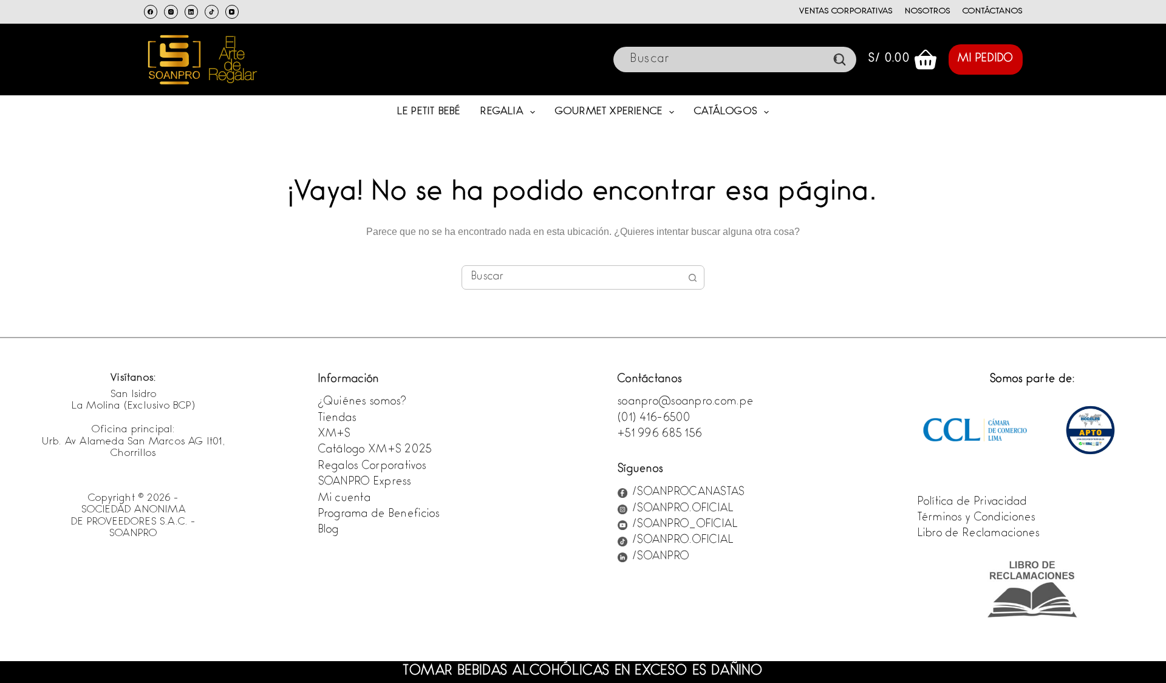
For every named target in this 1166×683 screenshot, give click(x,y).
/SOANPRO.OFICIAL (683, 509)
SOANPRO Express (365, 483)
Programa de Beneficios (379, 515)
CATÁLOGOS (725, 112)
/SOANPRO (660, 557)
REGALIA (501, 112)
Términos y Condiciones (977, 518)
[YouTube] (232, 12)
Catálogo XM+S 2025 (375, 450)
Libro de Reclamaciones (979, 534)
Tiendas (337, 419)
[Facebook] (151, 12)
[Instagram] (171, 12)
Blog (328, 530)
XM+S (334, 435)
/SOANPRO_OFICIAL (685, 525)
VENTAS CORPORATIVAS (846, 11)
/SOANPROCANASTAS (688, 493)
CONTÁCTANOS (993, 11)
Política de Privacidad (973, 503)
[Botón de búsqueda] (692, 277)
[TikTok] (212, 12)
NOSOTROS (927, 11)
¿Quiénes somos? (362, 402)
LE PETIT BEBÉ (429, 112)
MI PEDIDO (986, 59)
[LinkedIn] (192, 12)
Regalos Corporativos (372, 467)
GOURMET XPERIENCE (609, 112)
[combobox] (571, 277)
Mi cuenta (345, 499)
